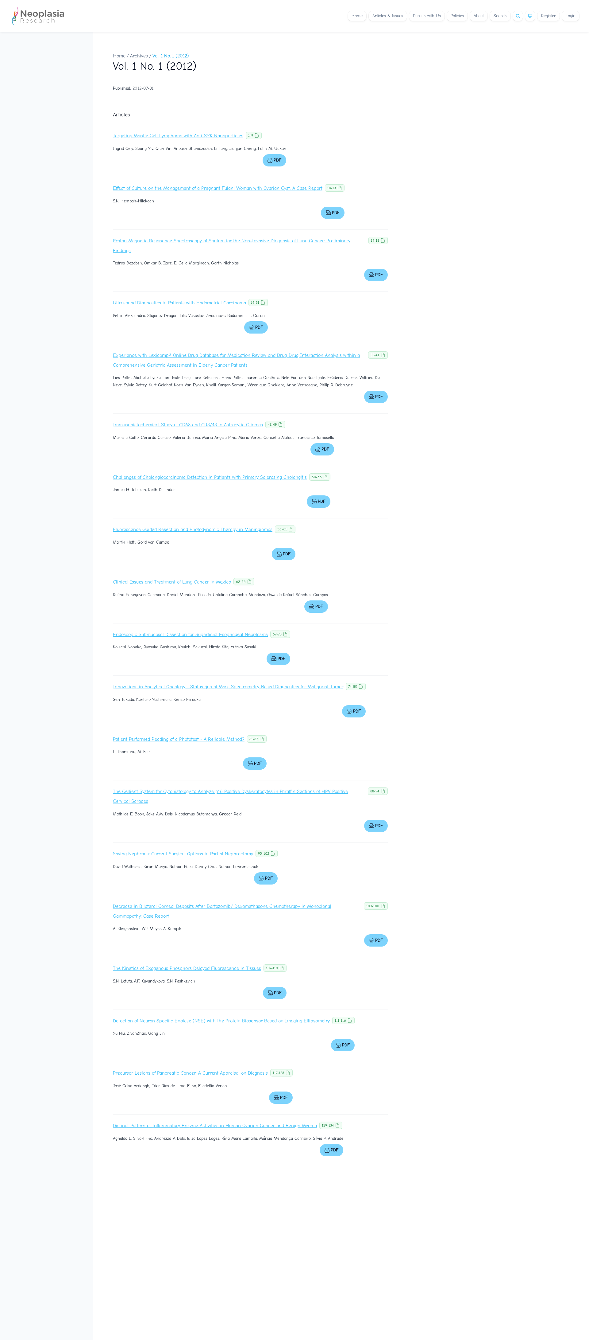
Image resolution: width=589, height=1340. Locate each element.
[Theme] (530, 16)
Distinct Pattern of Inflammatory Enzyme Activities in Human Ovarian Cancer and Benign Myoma (215, 1125)
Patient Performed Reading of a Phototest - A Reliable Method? (178, 739)
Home (357, 15)
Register (548, 15)
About (479, 15)
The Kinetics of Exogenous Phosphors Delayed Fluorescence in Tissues (187, 968)
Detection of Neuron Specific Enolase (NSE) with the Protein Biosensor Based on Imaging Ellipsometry (221, 1021)
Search (500, 15)
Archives (139, 56)
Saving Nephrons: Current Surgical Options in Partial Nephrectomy (183, 854)
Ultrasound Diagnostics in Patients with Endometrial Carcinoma (179, 303)
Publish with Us (427, 15)
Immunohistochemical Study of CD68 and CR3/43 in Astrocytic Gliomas (188, 425)
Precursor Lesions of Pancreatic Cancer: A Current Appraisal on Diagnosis (190, 1073)
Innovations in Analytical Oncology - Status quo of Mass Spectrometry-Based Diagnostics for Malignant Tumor (228, 687)
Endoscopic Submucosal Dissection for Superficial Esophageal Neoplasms (190, 634)
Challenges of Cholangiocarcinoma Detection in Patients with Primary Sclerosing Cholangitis (210, 477)
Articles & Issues (387, 15)
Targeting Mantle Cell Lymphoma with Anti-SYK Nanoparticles (178, 136)
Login (571, 15)
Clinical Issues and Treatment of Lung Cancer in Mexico (172, 582)
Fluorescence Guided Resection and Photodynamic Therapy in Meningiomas (192, 529)
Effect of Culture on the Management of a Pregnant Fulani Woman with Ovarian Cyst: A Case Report (217, 188)
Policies (457, 15)
